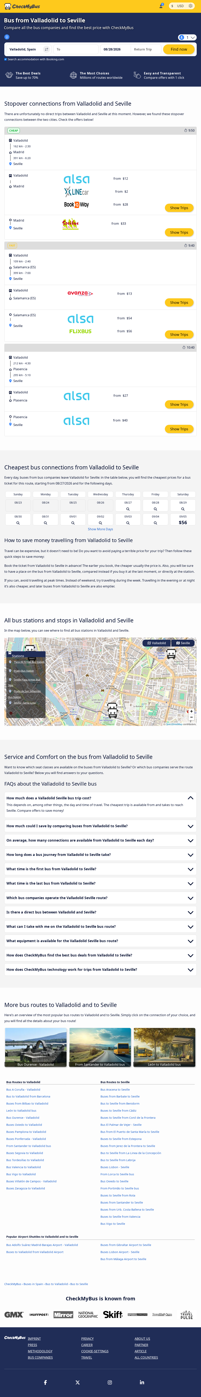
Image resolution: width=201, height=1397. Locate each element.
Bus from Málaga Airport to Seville (123, 1259)
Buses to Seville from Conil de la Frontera (127, 1117)
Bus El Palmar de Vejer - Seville (121, 1125)
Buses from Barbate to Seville (120, 1096)
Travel (86, 1357)
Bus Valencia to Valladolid (23, 1167)
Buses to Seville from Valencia (120, 1216)
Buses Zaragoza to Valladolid (25, 1188)
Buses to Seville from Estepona (121, 1139)
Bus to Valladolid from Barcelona (28, 1096)
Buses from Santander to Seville (121, 1202)
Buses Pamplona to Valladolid (26, 1132)
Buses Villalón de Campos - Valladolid (31, 1181)
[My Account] (160, 6)
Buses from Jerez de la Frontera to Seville (127, 1146)
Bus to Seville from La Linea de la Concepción (130, 1153)
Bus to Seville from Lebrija (117, 1160)
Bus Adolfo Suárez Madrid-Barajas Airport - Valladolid (42, 1245)
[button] (113, 713)
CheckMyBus (12, 1284)
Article (141, 1351)
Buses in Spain (33, 1284)
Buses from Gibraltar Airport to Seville (125, 1245)
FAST (12, 245)
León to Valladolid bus (21, 1110)
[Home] (22, 6)
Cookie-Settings (95, 1351)
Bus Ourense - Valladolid (22, 1117)
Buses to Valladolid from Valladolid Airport (34, 1252)
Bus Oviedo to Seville (114, 1181)
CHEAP (13, 130)
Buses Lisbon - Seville (114, 1167)
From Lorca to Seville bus (117, 1174)
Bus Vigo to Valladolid (21, 1174)
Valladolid (158, 643)
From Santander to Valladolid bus (28, 1146)
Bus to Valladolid (56, 1284)
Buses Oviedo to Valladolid (24, 1125)
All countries (146, 1357)
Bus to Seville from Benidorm (119, 1103)
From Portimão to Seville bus (119, 1188)
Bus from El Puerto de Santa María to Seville (129, 1132)
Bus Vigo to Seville (112, 1224)
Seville (185, 643)
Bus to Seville (79, 1284)
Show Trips (179, 207)
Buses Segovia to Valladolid (24, 1153)
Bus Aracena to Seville (115, 1089)
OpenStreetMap (174, 724)
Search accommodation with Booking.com (36, 59)
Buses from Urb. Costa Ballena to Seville (127, 1209)
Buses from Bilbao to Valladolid (27, 1103)
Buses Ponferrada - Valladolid (26, 1139)
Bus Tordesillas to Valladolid (25, 1160)
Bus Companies (40, 1357)
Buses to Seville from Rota (117, 1195)
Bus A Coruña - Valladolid (23, 1089)
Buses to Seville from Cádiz (118, 1110)
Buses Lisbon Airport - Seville (119, 1252)
